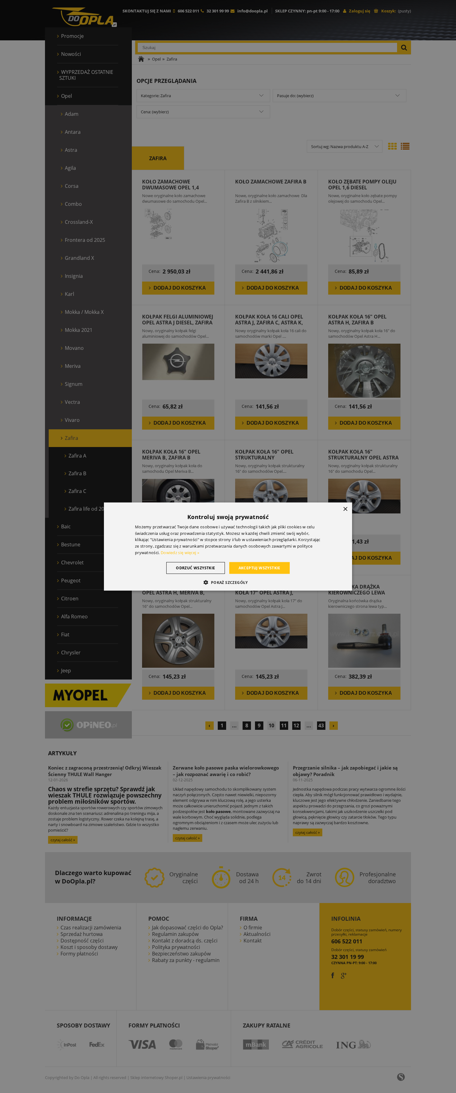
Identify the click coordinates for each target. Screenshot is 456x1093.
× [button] (345, 509)
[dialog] (228, 546)
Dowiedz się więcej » (180, 552)
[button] (228, 582)
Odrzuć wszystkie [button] (195, 567)
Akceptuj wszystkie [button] (259, 567)
